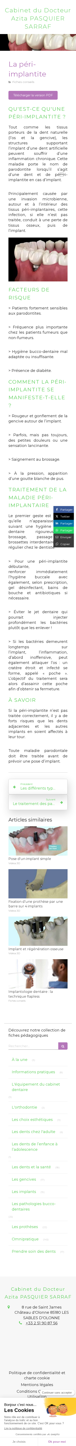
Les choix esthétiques (32, 1119)
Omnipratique (25, 1239)
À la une (19, 1059)
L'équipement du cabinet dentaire (36, 1087)
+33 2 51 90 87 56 (42, 1323)
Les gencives (24, 1179)
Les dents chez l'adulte (33, 1131)
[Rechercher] (63, 1046)
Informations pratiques (33, 1072)
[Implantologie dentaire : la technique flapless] (38, 973)
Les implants (24, 1191)
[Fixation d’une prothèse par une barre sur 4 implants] (38, 883)
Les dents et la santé (31, 1167)
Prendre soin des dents (34, 1251)
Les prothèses (25, 1227)
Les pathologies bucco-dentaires (34, 1207)
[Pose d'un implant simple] (38, 841)
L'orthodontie (24, 1107)
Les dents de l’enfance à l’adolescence (35, 1147)
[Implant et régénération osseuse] (38, 931)
